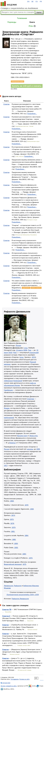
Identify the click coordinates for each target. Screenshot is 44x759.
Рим (29, 350)
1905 (38, 449)
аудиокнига (26, 288)
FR (41, 1)
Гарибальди (8, 390)
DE (32, 1)
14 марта (19, 350)
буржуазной (17, 381)
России (6, 449)
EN (28, 1)
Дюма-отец (33, 436)
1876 (30, 558)
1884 (26, 535)
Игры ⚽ (32, 26)
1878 (26, 505)
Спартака (30, 399)
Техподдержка (14, 679)
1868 (12, 501)
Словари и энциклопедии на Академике (19, 8)
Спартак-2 (6, 616)
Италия (18, 345)
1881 (13, 531)
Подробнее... (32, 113)
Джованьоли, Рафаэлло (13, 586)
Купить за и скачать (26, 86)
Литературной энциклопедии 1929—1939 (23, 594)
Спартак (6, 104)
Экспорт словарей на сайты (9, 686)
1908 (32, 509)
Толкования (22, 18)
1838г (25, 350)
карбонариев (9, 417)
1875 (12, 519)
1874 (33, 357)
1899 (16, 543)
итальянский (34, 352)
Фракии (6, 408)
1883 (24, 554)
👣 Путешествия (5, 682)
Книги (32, 22)
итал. (26, 348)
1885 (14, 539)
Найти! (39, 12)
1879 (13, 527)
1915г (10, 352)
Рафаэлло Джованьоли (20, 599)
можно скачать (36, 288)
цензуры (30, 449)
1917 (6, 465)
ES (37, 1)
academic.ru (9, 3)
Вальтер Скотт (22, 436)
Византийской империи (12, 564)
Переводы (11, 22)
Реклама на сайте (24, 679)
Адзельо (12, 443)
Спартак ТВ (6, 609)
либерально (8, 381)
